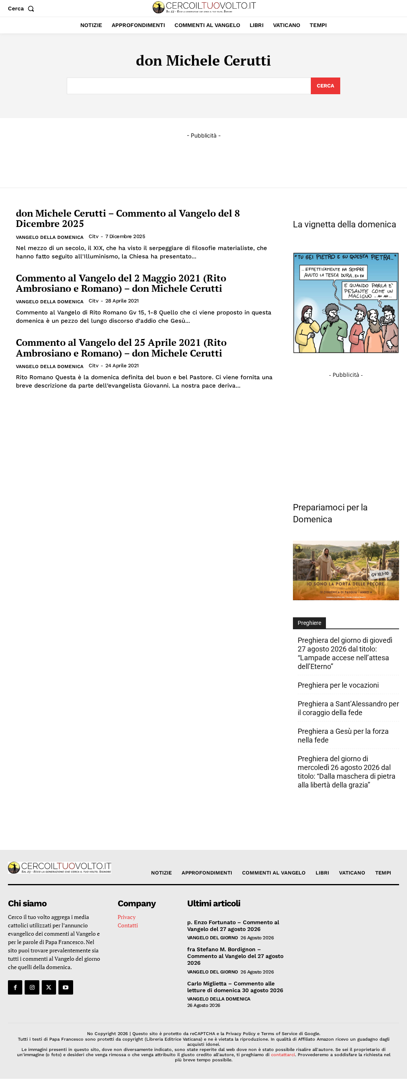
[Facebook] (15, 987)
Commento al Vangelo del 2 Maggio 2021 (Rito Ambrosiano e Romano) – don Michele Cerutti (121, 283)
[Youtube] (65, 987)
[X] (49, 987)
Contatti (128, 925)
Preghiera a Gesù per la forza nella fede (343, 735)
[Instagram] (32, 987)
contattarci (283, 1054)
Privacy (127, 917)
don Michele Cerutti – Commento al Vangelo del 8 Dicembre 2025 (128, 218)
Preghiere (309, 623)
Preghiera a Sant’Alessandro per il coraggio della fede (348, 708)
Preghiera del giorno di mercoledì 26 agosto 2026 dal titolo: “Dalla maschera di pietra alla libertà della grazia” (346, 771)
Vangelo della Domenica (49, 237)
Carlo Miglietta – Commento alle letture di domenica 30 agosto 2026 (235, 986)
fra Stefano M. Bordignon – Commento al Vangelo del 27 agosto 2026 (235, 956)
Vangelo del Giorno (212, 937)
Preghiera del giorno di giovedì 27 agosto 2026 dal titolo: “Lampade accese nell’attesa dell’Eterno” (345, 653)
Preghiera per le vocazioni (338, 685)
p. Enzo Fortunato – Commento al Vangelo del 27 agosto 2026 (233, 925)
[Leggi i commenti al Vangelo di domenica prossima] (346, 598)
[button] (22, 8)
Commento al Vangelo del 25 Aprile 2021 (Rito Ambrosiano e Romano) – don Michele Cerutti (121, 347)
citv (93, 236)
